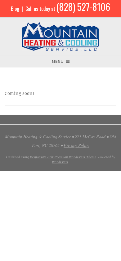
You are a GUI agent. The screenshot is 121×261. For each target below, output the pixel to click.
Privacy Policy (76, 145)
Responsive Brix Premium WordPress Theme (63, 156)
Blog (15, 8)
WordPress (60, 161)
